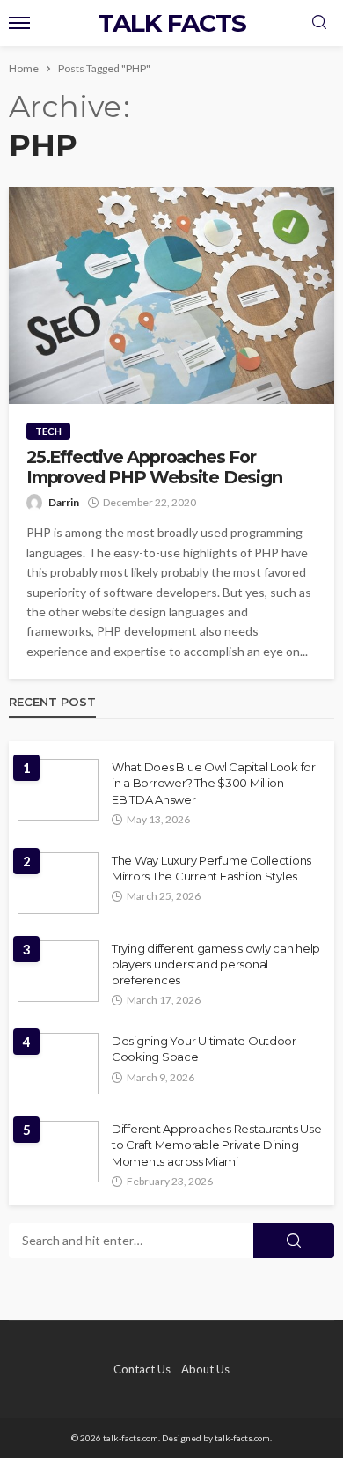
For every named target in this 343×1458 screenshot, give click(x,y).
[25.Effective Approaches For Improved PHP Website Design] (171, 295)
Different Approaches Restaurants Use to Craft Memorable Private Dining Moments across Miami (217, 1144)
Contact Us (142, 1369)
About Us (205, 1369)
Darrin (63, 502)
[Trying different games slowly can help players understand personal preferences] (58, 971)
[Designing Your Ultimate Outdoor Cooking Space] (58, 1063)
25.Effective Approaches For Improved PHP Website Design (154, 467)
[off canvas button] (19, 23)
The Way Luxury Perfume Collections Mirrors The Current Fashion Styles (211, 868)
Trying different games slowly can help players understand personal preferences (216, 964)
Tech (48, 431)
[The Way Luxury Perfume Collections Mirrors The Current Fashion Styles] (58, 883)
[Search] (319, 23)
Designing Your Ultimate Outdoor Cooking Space (204, 1049)
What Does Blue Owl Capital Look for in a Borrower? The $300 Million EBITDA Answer (214, 783)
